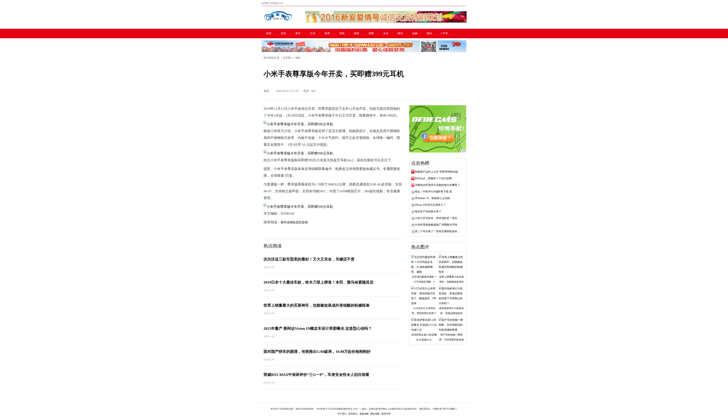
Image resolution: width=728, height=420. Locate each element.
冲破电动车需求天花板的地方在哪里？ (437, 185)
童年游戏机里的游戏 (294, 222)
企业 (385, 33)
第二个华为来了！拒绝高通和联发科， (437, 231)
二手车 (444, 33)
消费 (371, 33)
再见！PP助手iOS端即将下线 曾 (433, 191)
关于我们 (342, 413)
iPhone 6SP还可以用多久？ (430, 204)
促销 (356, 33)
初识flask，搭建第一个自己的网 (433, 178)
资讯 (283, 33)
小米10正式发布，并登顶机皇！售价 (436, 218)
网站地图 (375, 413)
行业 (312, 33)
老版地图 (364, 413)
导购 (341, 33)
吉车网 (287, 57)
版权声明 (386, 413)
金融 (414, 33)
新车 (298, 33)
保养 (327, 33)
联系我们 (353, 413)
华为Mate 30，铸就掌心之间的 (432, 198)
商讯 (400, 33)
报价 (429, 33)
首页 (268, 33)
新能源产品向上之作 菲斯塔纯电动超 (436, 171)
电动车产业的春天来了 (428, 211)
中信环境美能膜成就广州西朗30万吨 (436, 224)
